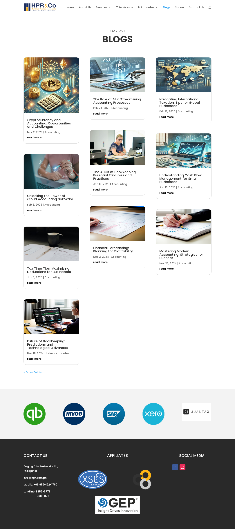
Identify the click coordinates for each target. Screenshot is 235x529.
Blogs (166, 7)
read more (34, 137)
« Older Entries (33, 372)
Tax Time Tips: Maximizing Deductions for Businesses (49, 270)
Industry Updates (57, 353)
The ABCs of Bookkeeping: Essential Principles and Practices (114, 175)
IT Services (122, 7)
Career (179, 7)
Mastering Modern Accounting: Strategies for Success (181, 254)
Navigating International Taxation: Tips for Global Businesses (179, 102)
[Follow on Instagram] (182, 467)
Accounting (52, 132)
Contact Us (196, 7)
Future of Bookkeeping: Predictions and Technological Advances (47, 344)
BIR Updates (146, 7)
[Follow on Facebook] (175, 467)
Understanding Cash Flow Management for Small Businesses (180, 178)
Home (70, 7)
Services (101, 7)
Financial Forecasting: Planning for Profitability (113, 249)
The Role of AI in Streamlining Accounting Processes (117, 101)
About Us (85, 7)
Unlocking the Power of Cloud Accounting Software (50, 197)
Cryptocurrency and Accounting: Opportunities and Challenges (49, 123)
